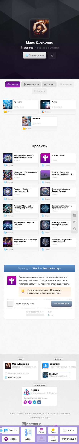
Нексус (58, 359)
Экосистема (40, 385)
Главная (14, 84)
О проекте (38, 413)
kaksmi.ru (55, 364)
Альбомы (67, 84)
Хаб (20, 359)
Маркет (50, 84)
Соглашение (63, 413)
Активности (32, 84)
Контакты (50, 413)
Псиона (35, 390)
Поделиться (30, 367)
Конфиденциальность (39, 417)
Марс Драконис (39, 42)
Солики (40, 91)
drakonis (16, 367)
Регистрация (61, 304)
